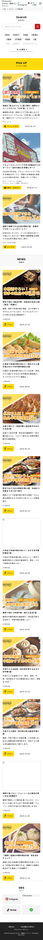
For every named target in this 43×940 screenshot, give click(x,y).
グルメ (11, 9)
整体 (9, 39)
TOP (4, 9)
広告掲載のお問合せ (27, 927)
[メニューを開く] (40, 3)
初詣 (26, 35)
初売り (17, 35)
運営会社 (12, 927)
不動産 (19, 39)
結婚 (28, 39)
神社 (8, 35)
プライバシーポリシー (21, 929)
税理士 (35, 35)
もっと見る (21, 49)
